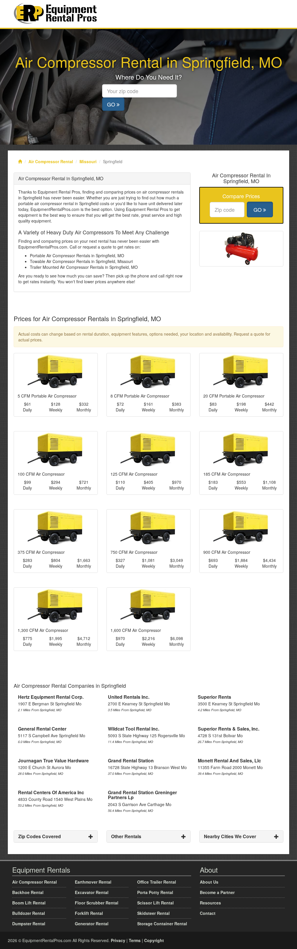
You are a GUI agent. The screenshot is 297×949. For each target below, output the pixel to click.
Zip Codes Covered (39, 836)
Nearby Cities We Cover (230, 836)
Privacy (118, 940)
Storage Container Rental (162, 923)
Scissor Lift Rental (155, 903)
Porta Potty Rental (155, 892)
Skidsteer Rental (153, 913)
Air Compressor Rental (50, 161)
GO (112, 104)
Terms (135, 940)
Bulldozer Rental (28, 913)
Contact (207, 913)
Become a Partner (217, 892)
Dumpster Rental (28, 923)
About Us (209, 882)
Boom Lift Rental (29, 903)
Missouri (88, 161)
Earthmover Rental (93, 882)
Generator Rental (91, 923)
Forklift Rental (89, 913)
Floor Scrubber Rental (96, 903)
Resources (210, 903)
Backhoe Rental (28, 892)
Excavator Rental (91, 892)
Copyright (154, 940)
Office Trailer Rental (156, 882)
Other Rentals (126, 836)
